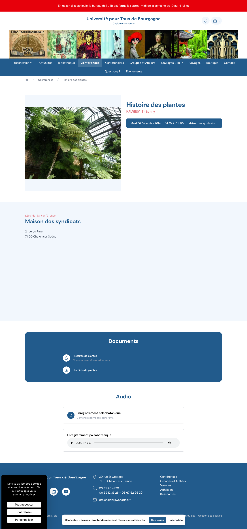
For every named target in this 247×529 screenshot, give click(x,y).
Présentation (20, 63)
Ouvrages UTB (170, 63)
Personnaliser (24, 520)
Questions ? (112, 71)
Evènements (134, 71)
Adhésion (166, 490)
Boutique (212, 63)
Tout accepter (24, 504)
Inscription (176, 520)
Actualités (45, 63)
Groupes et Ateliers (142, 63)
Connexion (157, 520)
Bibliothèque (66, 63)
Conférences (90, 63)
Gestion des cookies (210, 515)
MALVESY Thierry (140, 111)
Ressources (168, 494)
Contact (229, 63)
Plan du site (188, 515)
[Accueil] (27, 80)
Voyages (195, 63)
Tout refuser (24, 512)
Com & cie (51, 515)
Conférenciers (114, 63)
